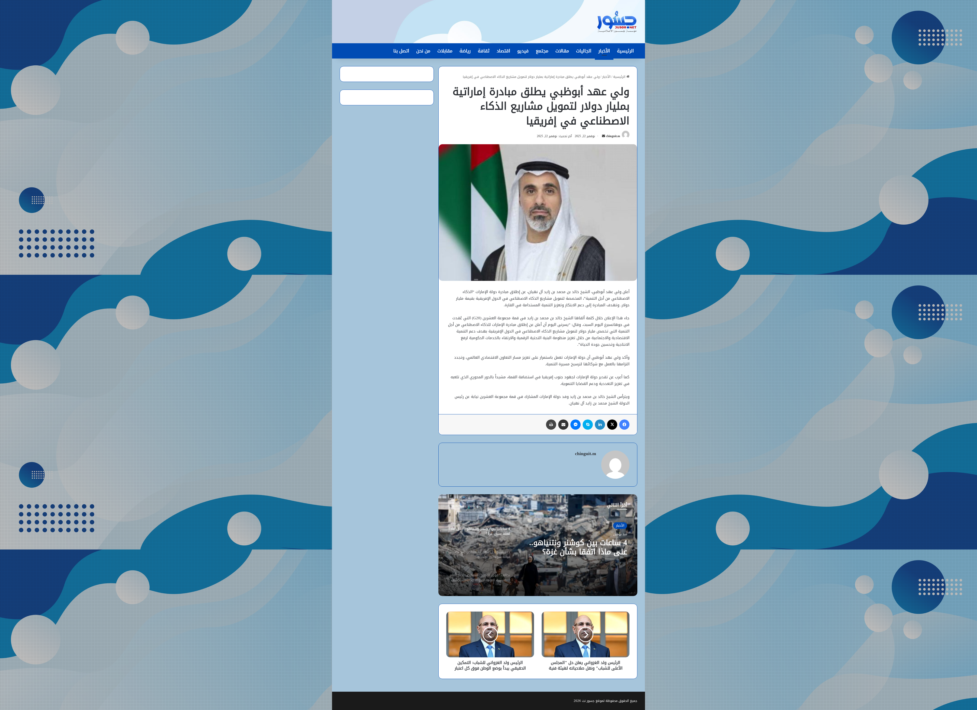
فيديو (523, 51)
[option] (537, 545)
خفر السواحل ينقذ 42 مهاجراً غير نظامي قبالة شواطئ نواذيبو (574, 547)
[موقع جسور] (616, 21)
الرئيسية (625, 51)
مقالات (562, 51)
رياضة (465, 51)
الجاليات (583, 51)
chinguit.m (613, 136)
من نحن (423, 51)
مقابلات (444, 51)
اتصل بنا (401, 51)
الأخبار (604, 51)
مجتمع (542, 51)
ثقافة (484, 51)
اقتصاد (503, 51)
